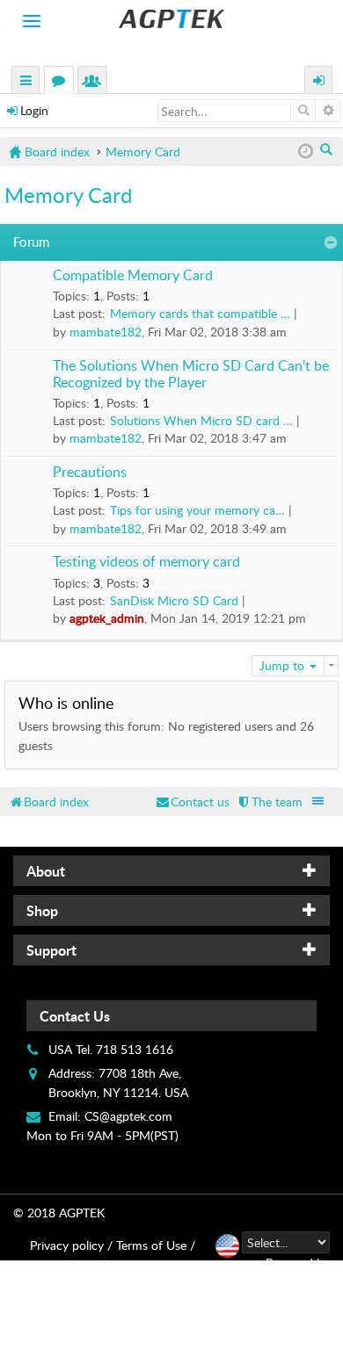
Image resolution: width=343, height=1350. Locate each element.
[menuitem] (269, 801)
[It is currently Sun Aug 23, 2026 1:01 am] (305, 151)
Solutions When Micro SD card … (201, 420)
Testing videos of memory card (146, 562)
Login (34, 110)
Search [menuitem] (327, 151)
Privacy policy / (71, 1245)
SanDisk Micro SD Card (174, 600)
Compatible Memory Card (133, 276)
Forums (62, 82)
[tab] (171, 870)
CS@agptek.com (128, 1116)
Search (303, 110)
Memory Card (68, 194)
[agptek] (171, 19)
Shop (42, 910)
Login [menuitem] (319, 82)
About (45, 871)
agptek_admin (106, 618)
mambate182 (105, 331)
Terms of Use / (155, 1245)
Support (51, 950)
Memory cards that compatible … (200, 313)
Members (95, 82)
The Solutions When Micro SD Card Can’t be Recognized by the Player (191, 374)
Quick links (26, 82)
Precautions (90, 472)
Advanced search (327, 110)
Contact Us (75, 1016)
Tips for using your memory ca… (197, 510)
